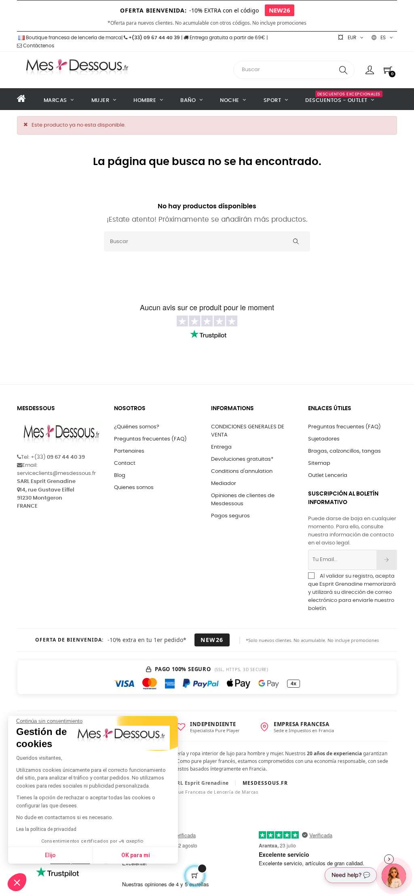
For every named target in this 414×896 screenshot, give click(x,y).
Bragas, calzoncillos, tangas (344, 451)
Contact (124, 463)
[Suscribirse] (386, 560)
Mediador (223, 483)
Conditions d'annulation (241, 471)
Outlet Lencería (327, 475)
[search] (343, 70)
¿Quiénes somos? (136, 427)
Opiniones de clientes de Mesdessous (243, 499)
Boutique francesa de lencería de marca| (74, 37)
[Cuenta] (370, 70)
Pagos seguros (230, 516)
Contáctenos (38, 45)
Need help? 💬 (351, 874)
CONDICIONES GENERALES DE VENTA (247, 431)
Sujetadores (324, 439)
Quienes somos (134, 487)
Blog (119, 475)
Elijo (50, 855)
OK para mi (135, 855)
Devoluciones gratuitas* (242, 459)
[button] (17, 882)
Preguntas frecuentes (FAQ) (150, 439)
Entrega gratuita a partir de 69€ (226, 37)
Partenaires (129, 451)
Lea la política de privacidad (46, 829)
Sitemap (319, 463)
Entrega (221, 447)
